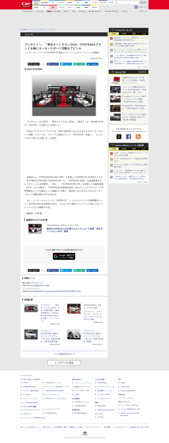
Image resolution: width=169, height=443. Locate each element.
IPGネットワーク (124, 402)
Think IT (26, 383)
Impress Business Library (55, 391)
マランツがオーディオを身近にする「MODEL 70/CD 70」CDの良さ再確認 (134, 117)
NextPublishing (51, 413)
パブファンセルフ (127, 398)
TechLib (100, 417)
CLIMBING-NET (80, 406)
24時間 (123, 34)
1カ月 (144, 34)
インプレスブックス (53, 409)
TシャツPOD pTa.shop (129, 405)
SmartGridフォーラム (53, 383)
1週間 (134, 34)
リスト (43, 64)
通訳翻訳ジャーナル (105, 391)
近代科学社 (76, 410)
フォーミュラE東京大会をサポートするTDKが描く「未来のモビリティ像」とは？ (134, 89)
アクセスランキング (123, 30)
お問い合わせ (46, 427)
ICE (119, 379)
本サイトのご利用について (29, 427)
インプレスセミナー (53, 395)
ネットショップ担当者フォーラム (57, 387)
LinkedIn (94, 64)
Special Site (120, 72)
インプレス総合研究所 (31, 391)
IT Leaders (27, 395)
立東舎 (77, 395)
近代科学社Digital (81, 413)
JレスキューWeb (104, 395)
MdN (96, 402)
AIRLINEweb (102, 383)
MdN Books (102, 406)
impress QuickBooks (128, 391)
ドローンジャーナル (30, 399)
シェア (54, 64)
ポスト (35, 64)
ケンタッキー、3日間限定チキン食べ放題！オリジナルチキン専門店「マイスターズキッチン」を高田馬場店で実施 (130, 173)
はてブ (68, 64)
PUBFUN (121, 395)
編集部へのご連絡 (76, 427)
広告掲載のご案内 (60, 427)
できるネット (28, 414)
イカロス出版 (100, 379)
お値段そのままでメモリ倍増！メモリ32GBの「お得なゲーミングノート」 (133, 80)
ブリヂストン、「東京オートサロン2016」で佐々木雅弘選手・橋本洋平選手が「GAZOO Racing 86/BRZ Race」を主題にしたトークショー (50, 313)
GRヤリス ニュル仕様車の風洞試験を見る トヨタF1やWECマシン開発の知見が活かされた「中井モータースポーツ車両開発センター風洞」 (131, 63)
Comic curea (125, 387)
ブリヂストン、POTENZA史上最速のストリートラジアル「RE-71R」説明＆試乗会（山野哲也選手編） (50, 336)
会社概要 (107, 427)
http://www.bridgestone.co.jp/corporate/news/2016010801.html (51, 291)
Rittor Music (76, 379)
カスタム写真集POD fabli (130, 409)
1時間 (114, 34)
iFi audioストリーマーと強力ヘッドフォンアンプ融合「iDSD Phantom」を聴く (134, 99)
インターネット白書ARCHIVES (34, 418)
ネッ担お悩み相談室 (30, 402)
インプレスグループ (120, 427)
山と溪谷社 (76, 399)
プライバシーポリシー (93, 427)
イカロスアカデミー (105, 399)
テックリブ (99, 414)
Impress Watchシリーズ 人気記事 (129, 145)
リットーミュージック (82, 383)
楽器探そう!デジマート (83, 387)
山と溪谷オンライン (82, 402)
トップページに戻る (64, 363)
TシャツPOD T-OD (82, 391)
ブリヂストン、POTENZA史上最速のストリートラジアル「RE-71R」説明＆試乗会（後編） (93, 336)
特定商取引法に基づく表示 (139, 427)
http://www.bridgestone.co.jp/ (35, 285)
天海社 (123, 383)
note (81, 64)
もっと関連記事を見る (62, 354)
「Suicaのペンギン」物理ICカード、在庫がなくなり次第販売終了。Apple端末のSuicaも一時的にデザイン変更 (130, 179)
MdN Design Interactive (106, 410)
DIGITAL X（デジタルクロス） (56, 399)
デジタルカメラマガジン (32, 410)
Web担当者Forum (29, 387)
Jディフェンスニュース (106, 387)
